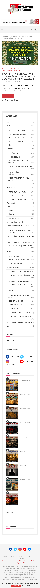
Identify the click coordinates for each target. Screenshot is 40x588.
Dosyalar (20, 149)
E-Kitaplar (20, 184)
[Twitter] (15, 549)
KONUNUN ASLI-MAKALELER (22, 317)
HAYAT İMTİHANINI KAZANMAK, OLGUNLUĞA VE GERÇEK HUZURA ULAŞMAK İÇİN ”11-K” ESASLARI (18, 76)
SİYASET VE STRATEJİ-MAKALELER (11, 70)
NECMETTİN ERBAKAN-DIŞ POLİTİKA (21, 173)
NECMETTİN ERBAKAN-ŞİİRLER (21, 260)
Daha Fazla (7, 96)
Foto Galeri (20, 203)
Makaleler (20, 214)
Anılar (20, 145)
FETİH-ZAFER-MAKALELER (21, 192)
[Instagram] (20, 549)
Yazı (20, 326)
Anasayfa (5, 36)
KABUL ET (16, 586)
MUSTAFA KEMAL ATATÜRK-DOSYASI (21, 162)
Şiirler (20, 252)
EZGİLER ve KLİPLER (21, 301)
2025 (20, 122)
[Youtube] (24, 549)
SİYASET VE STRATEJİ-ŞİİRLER (21, 281)
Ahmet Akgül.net (17, 563)
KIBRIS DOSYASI (21, 157)
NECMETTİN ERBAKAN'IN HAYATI (20, 242)
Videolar (20, 291)
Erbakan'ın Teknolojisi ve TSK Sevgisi (21, 296)
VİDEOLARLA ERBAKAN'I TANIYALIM (20, 322)
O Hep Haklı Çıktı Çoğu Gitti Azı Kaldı (11, 69)
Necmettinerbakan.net (9, 561)
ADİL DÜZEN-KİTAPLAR (21, 130)
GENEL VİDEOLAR (21, 305)
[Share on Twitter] (7, 100)
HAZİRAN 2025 (21, 219)
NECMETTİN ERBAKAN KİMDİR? (20, 226)
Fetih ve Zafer (20, 187)
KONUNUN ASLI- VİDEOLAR (22, 313)
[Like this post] (2, 100)
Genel (20, 207)
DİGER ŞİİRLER (21, 256)
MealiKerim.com (28, 563)
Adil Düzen (20, 126)
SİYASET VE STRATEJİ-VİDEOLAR (21, 285)
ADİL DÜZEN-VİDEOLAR (21, 141)
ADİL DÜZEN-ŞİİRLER (21, 138)
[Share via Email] (17, 100)
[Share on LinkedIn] (9, 100)
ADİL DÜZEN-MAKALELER (21, 134)
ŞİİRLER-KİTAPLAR (21, 263)
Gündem (20, 210)
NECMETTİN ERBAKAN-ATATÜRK (21, 167)
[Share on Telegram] (14, 100)
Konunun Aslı (21, 308)
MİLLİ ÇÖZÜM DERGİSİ (20, 222)
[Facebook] (10, 549)
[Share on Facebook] (5, 100)
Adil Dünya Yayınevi (23, 561)
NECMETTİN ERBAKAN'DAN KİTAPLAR (20, 236)
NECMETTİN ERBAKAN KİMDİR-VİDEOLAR (21, 232)
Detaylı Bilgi (26, 586)
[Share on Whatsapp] (12, 100)
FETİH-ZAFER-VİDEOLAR (21, 199)
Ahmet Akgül (12, 341)
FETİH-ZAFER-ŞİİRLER (21, 196)
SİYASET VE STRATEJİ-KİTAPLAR (21, 272)
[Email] (29, 549)
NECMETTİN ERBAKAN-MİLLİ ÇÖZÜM (21, 179)
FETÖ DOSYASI (21, 153)
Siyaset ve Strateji (20, 267)
